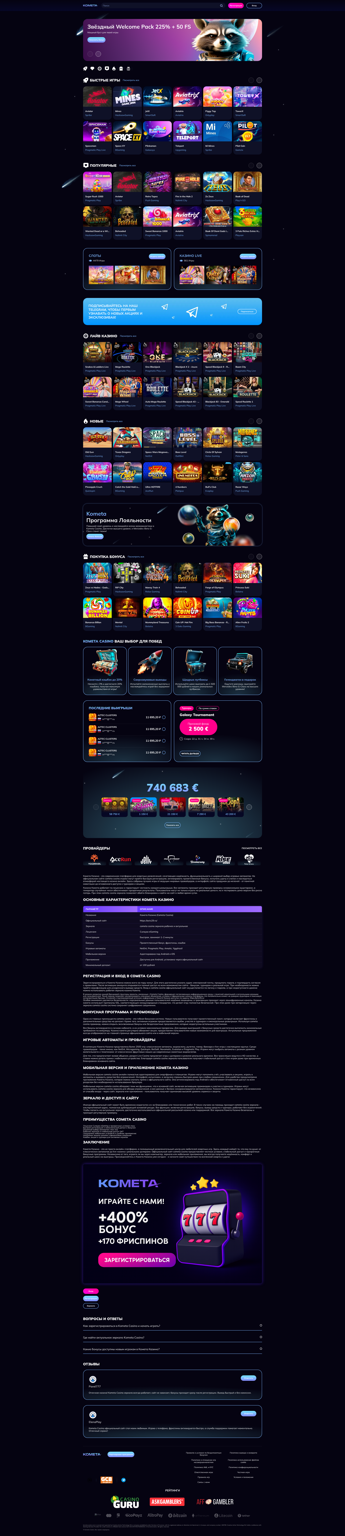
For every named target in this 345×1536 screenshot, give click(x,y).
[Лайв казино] (99, 68)
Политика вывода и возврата (243, 1453)
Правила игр (204, 1477)
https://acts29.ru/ (148, 920)
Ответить (248, 1378)
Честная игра (243, 1472)
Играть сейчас (157, 256)
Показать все (172, 825)
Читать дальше (190, 753)
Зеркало (91, 1306)
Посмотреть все (131, 80)
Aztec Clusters (107, 715)
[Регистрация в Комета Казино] (172, 1223)
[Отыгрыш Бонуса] (128, 68)
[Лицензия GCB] (107, 1480)
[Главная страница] (91, 5)
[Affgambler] (215, 1502)
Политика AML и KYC (203, 1467)
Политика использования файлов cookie (243, 1461)
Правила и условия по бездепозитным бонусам (203, 1454)
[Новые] (114, 68)
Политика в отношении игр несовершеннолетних (203, 1461)
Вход (254, 5)
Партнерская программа (121, 1454)
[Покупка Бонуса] (121, 68)
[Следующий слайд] (98, 54)
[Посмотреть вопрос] (261, 1325)
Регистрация (236, 5)
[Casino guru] (124, 1501)
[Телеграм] (123, 1480)
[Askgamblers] (167, 1502)
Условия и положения (243, 1477)
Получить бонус (96, 40)
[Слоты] (92, 68)
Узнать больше (95, 536)
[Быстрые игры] (85, 68)
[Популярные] (107, 68)
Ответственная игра (203, 1472)
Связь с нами (204, 1482)
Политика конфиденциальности (243, 1467)
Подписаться (247, 311)
